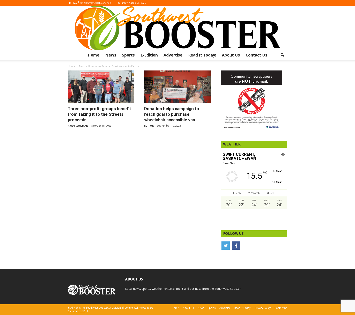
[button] (282, 55)
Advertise (173, 55)
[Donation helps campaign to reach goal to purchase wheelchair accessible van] (177, 86)
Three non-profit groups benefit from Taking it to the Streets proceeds (99, 114)
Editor (149, 125)
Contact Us (256, 55)
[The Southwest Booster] (177, 28)
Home (93, 55)
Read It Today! (202, 55)
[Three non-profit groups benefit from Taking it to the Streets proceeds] (101, 86)
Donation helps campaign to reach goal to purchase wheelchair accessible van (171, 114)
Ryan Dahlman (78, 125)
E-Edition (149, 55)
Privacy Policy (263, 308)
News (110, 55)
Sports (128, 55)
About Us (231, 55)
